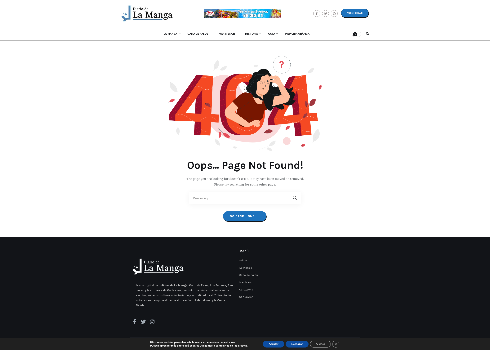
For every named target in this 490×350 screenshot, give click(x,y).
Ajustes (320, 344)
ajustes (242, 346)
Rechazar (297, 344)
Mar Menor (227, 33)
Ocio (271, 33)
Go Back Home (243, 216)
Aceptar (273, 344)
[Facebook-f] (134, 321)
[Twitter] (143, 321)
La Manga (170, 33)
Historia (251, 33)
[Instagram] (152, 321)
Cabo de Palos (197, 33)
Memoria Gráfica (297, 33)
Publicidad (355, 13)
